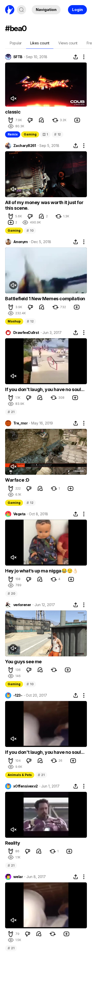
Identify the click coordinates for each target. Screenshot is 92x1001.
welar (18, 877)
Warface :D (17, 480)
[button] (11, 120)
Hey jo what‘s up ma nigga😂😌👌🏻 (41, 570)
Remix (13, 134)
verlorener (22, 605)
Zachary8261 (24, 145)
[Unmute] (13, 98)
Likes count (39, 43)
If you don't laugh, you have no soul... (44, 389)
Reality (12, 843)
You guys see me (23, 661)
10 (30, 230)
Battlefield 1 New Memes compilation (45, 298)
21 (11, 412)
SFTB (17, 57)
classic (12, 112)
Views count (67, 43)
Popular (16, 43)
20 (11, 593)
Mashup (14, 321)
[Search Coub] (21, 9)
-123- (17, 695)
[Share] (76, 57)
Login (77, 9)
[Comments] (41, 120)
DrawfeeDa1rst (26, 332)
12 (57, 134)
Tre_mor (20, 423)
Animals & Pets (20, 775)
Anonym (20, 242)
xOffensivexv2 (25, 786)
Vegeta (19, 514)
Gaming (30, 134)
